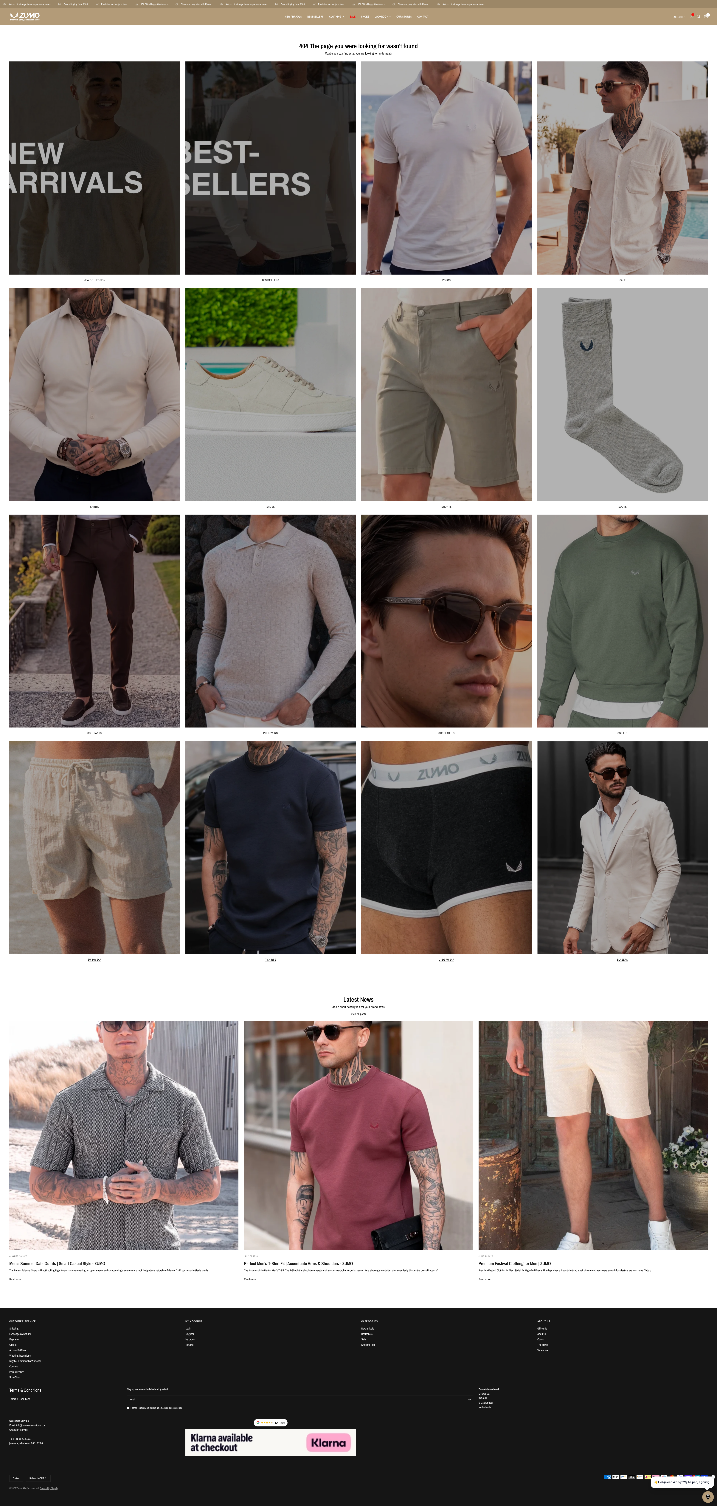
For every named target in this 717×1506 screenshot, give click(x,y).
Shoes (365, 16)
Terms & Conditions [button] (19, 1398)
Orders (12, 1345)
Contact (423, 16)
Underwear (446, 959)
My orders (190, 1339)
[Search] (698, 16)
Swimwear (94, 959)
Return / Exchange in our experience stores (157, 4)
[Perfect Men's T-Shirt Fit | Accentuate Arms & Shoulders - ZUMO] (358, 1135)
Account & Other (17, 1350)
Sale (623, 280)
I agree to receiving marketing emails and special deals (156, 1407)
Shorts (446, 506)
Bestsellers (315, 16)
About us (541, 1334)
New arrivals (367, 1328)
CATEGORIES (369, 1321)
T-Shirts (270, 959)
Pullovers (270, 733)
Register (189, 1334)
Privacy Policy (16, 1372)
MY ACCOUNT (193, 1321)
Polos (446, 280)
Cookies (13, 1366)
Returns (189, 1345)
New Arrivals (293, 16)
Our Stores (404, 16)
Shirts (94, 506)
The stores (542, 1345)
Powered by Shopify (49, 1488)
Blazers (622, 959)
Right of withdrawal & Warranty (25, 1361)
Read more (15, 1279)
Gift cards (542, 1328)
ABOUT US (543, 1321)
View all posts (358, 1014)
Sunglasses (446, 733)
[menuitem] (293, 17)
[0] (705, 16)
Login (188, 1328)
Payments (14, 1339)
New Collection (94, 280)
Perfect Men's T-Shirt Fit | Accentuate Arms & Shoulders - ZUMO (298, 1263)
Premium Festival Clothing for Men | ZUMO (515, 1263)
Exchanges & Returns (20, 1334)
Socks (622, 506)
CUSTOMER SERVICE (22, 1321)
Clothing (335, 16)
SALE (353, 16)
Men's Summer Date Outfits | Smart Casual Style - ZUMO (57, 1263)
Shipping (13, 1328)
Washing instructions (20, 1356)
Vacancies (542, 1350)
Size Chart (14, 1377)
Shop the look (368, 1345)
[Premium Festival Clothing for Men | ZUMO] (593, 1135)
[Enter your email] (469, 1399)
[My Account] (691, 16)
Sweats (622, 733)
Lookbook (381, 16)
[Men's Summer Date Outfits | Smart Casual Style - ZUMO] (123, 1135)
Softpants (94, 733)
